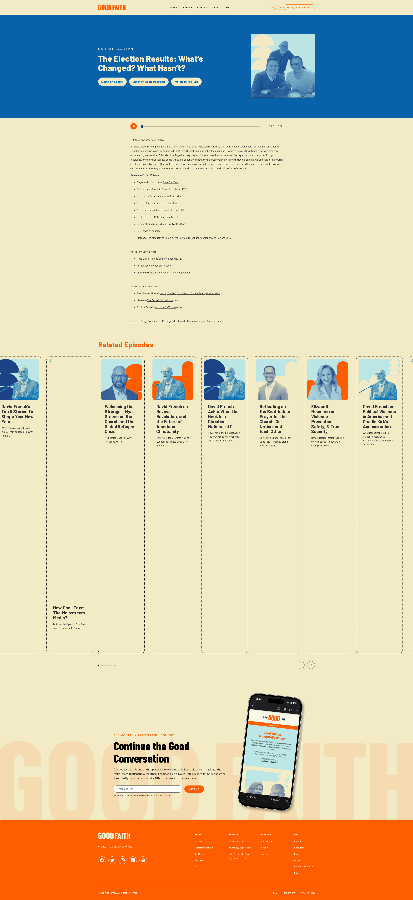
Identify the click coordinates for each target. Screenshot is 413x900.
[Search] (273, 7)
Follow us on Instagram (122, 860)
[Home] (112, 7)
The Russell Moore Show (160, 300)
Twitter (112, 860)
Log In (297, 872)
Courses (202, 7)
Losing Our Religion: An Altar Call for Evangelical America (190, 293)
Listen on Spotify (112, 81)
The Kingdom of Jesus (159, 237)
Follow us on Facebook (102, 860)
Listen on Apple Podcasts (148, 81)
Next (311, 665)
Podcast (187, 7)
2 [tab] (102, 665)
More (228, 7)
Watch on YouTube (186, 81)
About (173, 7)
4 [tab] (108, 665)
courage (156, 230)
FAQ (196, 866)
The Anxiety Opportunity (239, 847)
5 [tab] (111, 665)
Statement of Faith (203, 847)
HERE (184, 189)
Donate (216, 7)
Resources (299, 847)
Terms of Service (289, 892)
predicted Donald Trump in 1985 (168, 209)
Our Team (199, 841)
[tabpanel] (121, 504)
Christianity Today (165, 307)
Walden (171, 196)
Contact (298, 860)
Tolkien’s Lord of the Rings (172, 223)
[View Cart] (279, 7)
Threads (166, 265)
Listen (133, 321)
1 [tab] (98, 665)
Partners (198, 860)
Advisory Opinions (171, 272)
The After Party (171, 182)
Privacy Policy (308, 892)
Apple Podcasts (269, 841)
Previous (301, 665)
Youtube (265, 854)
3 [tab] (105, 665)
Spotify (264, 847)
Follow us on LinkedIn (133, 860)
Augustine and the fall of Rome (162, 202)
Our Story (199, 854)
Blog (296, 854)
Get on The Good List (304, 866)
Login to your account (301, 7)
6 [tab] (115, 665)
